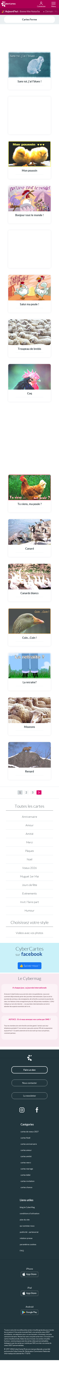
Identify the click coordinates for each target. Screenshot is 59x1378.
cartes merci (26, 1162)
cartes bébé (25, 1175)
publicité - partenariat (29, 1232)
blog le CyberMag (27, 1207)
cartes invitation (27, 1181)
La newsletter (29, 1095)
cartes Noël (25, 1138)
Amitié (29, 833)
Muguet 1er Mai (29, 876)
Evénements (29, 893)
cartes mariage (27, 1169)
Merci (29, 842)
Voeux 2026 (29, 867)
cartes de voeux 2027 (30, 1132)
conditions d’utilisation (29, 1213)
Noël (29, 859)
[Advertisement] (29, 37)
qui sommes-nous (27, 1226)
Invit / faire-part (29, 902)
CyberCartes (30, 951)
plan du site (25, 1220)
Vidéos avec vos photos (29, 932)
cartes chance (26, 1187)
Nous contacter (29, 1083)
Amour (30, 825)
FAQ (22, 1251)
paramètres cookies (28, 1244)
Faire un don (29, 1070)
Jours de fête (29, 884)
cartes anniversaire (29, 1144)
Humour (29, 910)
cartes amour (26, 1150)
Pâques (29, 850)
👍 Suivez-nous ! (29, 965)
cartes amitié (26, 1156)
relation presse (26, 1238)
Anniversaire (29, 816)
